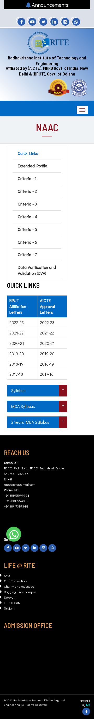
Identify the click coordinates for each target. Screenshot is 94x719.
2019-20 (16, 353)
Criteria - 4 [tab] (27, 216)
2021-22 (16, 332)
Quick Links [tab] (28, 153)
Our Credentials (15, 581)
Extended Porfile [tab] (32, 165)
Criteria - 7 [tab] (27, 254)
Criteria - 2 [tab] (27, 191)
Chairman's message (19, 586)
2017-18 (16, 374)
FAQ (7, 575)
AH (88, 704)
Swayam (10, 597)
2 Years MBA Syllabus (30, 422)
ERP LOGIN (12, 602)
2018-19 (16, 364)
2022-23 (16, 322)
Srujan (9, 608)
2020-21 (16, 343)
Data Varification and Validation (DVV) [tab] (37, 270)
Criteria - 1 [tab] (27, 178)
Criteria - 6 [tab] (27, 242)
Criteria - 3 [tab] (27, 204)
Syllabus (18, 390)
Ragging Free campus (20, 592)
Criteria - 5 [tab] (27, 229)
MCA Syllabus (23, 406)
